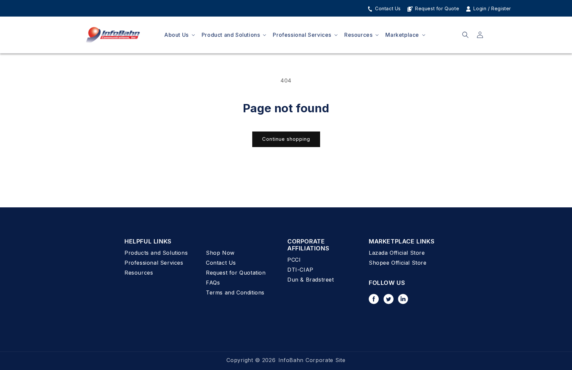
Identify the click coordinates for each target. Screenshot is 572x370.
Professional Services (153, 262)
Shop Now (220, 252)
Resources (138, 272)
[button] (179, 34)
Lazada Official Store (397, 252)
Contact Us (387, 8)
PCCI (294, 259)
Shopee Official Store (398, 262)
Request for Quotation (236, 272)
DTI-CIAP (300, 269)
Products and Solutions (156, 252)
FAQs (213, 282)
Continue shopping (286, 139)
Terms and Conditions (235, 292)
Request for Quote (436, 8)
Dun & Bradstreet (310, 279)
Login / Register (491, 8)
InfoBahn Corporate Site (312, 360)
